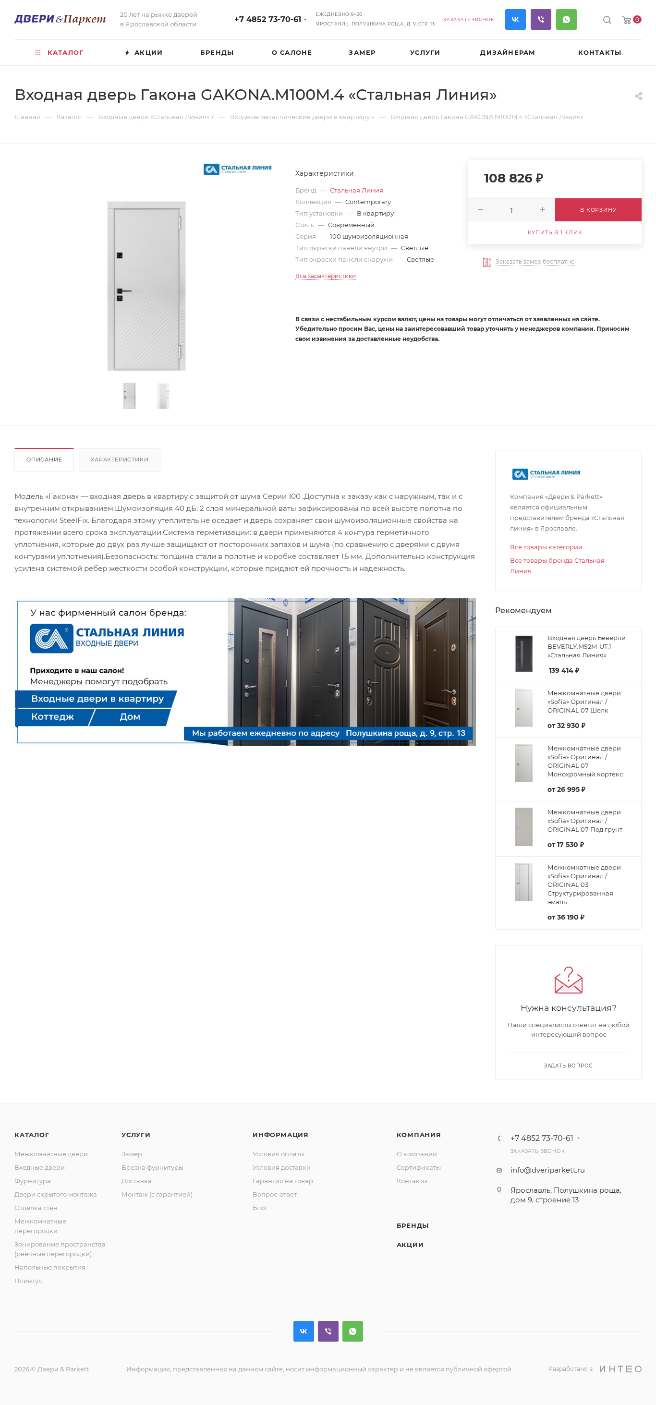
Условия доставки (282, 1167)
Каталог (31, 1135)
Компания (419, 1135)
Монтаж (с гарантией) (157, 1194)
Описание (44, 459)
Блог (260, 1207)
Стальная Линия (356, 190)
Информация (281, 1135)
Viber (541, 19)
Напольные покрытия (49, 1267)
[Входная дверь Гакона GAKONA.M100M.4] (146, 280)
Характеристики (119, 459)
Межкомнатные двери (51, 1154)
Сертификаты (419, 1167)
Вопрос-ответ (275, 1194)
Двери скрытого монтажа (55, 1194)
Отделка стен (36, 1207)
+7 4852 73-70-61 (267, 19)
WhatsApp (566, 19)
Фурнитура (32, 1181)
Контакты (412, 1181)
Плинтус (28, 1280)
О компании (417, 1154)
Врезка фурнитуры (152, 1167)
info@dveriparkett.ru (547, 1170)
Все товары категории (546, 547)
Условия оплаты (278, 1154)
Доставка (136, 1181)
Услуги (136, 1135)
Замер (131, 1154)
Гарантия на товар (283, 1181)
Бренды (413, 1225)
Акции (410, 1244)
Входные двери (39, 1167)
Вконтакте (515, 19)
